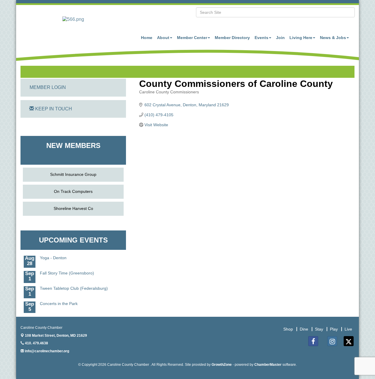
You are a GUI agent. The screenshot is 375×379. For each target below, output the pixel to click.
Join (280, 37)
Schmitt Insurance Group (73, 174)
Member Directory (232, 37)
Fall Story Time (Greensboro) (67, 270)
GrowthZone (222, 365)
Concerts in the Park (59, 301)
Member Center (192, 37)
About (163, 37)
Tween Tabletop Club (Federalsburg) (74, 286)
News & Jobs (333, 37)
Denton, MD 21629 (56, 335)
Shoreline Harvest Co (73, 208)
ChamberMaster (268, 365)
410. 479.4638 (36, 343)
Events (261, 37)
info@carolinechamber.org (46, 351)
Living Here (300, 37)
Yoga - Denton (53, 255)
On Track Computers (73, 191)
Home (146, 37)
